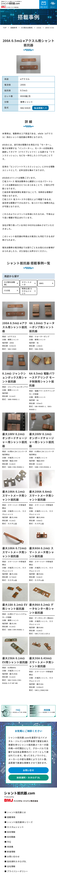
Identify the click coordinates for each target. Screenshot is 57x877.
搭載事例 (11, 817)
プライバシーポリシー (17, 871)
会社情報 (11, 866)
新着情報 (11, 851)
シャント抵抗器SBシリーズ (20, 822)
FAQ (9, 841)
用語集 (10, 846)
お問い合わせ (13, 856)
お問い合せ (28, 770)
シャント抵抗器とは (16, 812)
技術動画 (11, 836)
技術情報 (11, 831)
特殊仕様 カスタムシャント (27, 291)
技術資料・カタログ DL (28, 777)
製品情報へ (39, 108)
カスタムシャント (15, 827)
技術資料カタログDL (16, 861)
